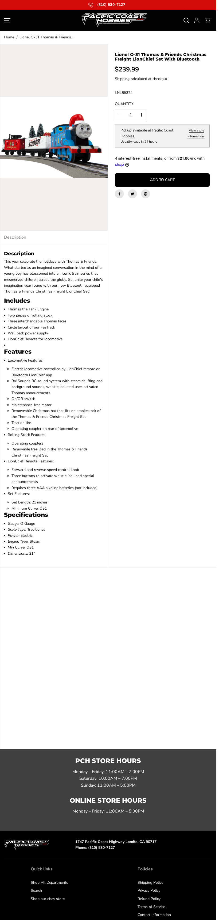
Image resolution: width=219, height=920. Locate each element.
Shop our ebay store (48, 898)
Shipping (122, 78)
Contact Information (154, 914)
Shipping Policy (150, 882)
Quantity (124, 103)
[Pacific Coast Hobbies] (108, 20)
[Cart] (207, 20)
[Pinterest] (145, 193)
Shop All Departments (49, 882)
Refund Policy (149, 898)
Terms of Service (151, 906)
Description (15, 237)
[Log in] (197, 20)
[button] (7, 20)
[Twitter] (132, 193)
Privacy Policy (149, 890)
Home (9, 37)
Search (36, 890)
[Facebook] (119, 193)
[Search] (186, 20)
